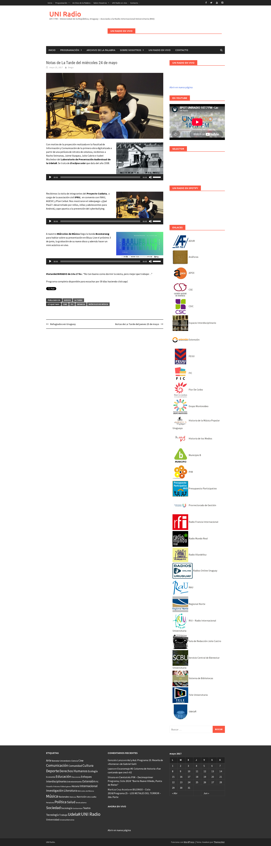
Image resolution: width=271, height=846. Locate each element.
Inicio (50, 3)
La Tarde (78, 300)
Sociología (66, 808)
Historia (75, 786)
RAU (190, 587)
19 (205, 776)
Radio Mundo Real (198, 538)
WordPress (189, 842)
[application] (104, 177)
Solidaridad (77, 808)
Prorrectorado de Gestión (202, 505)
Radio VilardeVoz (197, 554)
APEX (191, 272)
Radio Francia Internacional (203, 521)
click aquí (123, 281)
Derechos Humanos (73, 771)
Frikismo (56, 786)
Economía (50, 776)
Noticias (73, 797)
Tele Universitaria (198, 694)
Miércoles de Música (98, 304)
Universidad (52, 819)
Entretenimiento (74, 781)
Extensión (193, 339)
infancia (81, 304)
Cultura (87, 765)
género (68, 787)
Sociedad (53, 807)
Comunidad (75, 765)
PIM (190, 471)
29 (173, 787)
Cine (65, 304)
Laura (111, 768)
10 (189, 771)
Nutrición (82, 796)
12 (205, 771)
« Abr (174, 793)
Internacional (89, 786)
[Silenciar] (150, 177)
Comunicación (57, 765)
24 (189, 782)
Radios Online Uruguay (205, 570)
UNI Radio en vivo (119, 3)
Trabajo (63, 814)
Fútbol (63, 786)
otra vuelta (91, 797)
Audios (67, 300)
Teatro (86, 808)
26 (205, 782)
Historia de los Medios (200, 438)
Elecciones (76, 777)
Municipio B (194, 455)
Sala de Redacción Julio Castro (204, 641)
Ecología (93, 771)
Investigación (54, 790)
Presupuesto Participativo (202, 488)
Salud (71, 802)
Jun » (206, 793)
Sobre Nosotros (100, 3)
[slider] (157, 177)
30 (181, 787)
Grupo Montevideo (198, 406)
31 (189, 787)
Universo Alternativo (67, 820)
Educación (63, 776)
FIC (72, 304)
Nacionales (63, 796)
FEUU (191, 356)
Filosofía (49, 786)
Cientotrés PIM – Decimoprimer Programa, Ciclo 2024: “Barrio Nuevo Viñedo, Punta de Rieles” (135, 781)
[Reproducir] (50, 177)
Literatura (70, 790)
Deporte (52, 770)
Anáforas (193, 256)
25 (197, 782)
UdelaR (192, 711)
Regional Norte (196, 603)
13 (212, 771)
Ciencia (74, 760)
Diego (71, 67)
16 (181, 776)
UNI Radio (65, 14)
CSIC (191, 306)
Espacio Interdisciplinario (202, 322)
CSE (190, 289)
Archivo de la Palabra (81, 3)
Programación (61, 3)
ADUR (191, 240)
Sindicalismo (81, 802)
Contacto (134, 3)
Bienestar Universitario (61, 761)
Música (52, 796)
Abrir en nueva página (181, 87)
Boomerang (102, 233)
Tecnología (52, 815)
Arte (48, 760)
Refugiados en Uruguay (63, 324)
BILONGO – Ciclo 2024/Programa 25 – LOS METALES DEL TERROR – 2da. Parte (134, 793)
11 (197, 771)
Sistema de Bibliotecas (200, 678)
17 (189, 776)
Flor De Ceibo (195, 389)
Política (60, 801)
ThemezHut (219, 842)
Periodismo (50, 802)
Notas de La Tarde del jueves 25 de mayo (137, 324)
